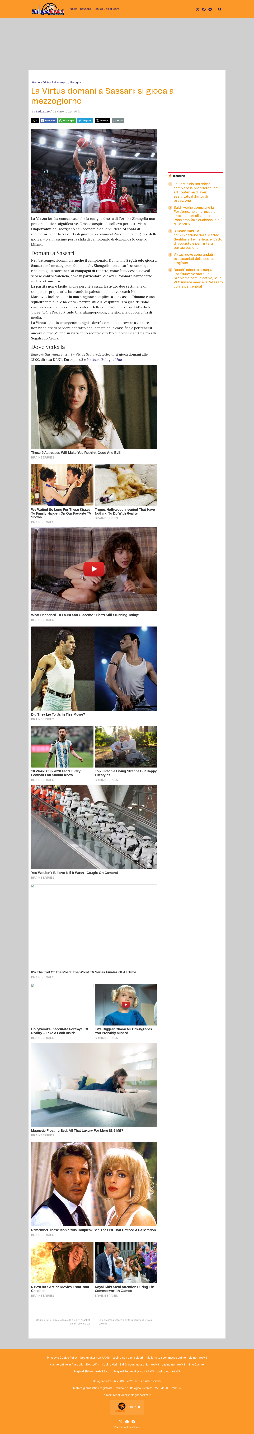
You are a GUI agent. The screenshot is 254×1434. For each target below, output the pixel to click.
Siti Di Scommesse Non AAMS (139, 1364)
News (73, 9)
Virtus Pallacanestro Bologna (62, 82)
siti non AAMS (198, 1357)
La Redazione (41, 111)
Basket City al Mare (106, 9)
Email (120, 120)
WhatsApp (68, 120)
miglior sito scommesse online (166, 1357)
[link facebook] (204, 9)
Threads (104, 120)
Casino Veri (109, 1364)
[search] (220, 9)
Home (36, 82)
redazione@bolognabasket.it (132, 1395)
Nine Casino (196, 1364)
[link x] (198, 9)
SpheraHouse (133, 1427)
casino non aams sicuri (127, 1357)
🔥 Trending (176, 176)
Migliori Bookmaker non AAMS (134, 1371)
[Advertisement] (127, 44)
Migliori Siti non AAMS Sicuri (92, 1371)
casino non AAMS (173, 1364)
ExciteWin (92, 1364)
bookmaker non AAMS (95, 1357)
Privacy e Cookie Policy (62, 1357)
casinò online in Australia (66, 1364)
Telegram (86, 120)
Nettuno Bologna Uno (104, 359)
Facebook (50, 120)
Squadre (85, 9)
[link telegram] (210, 9)
